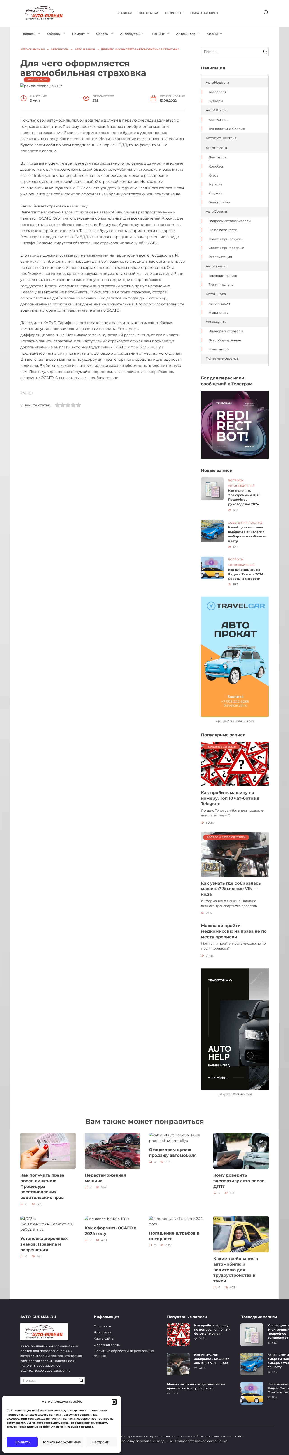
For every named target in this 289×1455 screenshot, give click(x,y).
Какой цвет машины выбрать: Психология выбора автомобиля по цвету (247, 534)
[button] (114, 1401)
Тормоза (215, 184)
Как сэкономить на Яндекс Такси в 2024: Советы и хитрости (246, 574)
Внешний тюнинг (223, 276)
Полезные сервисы (222, 358)
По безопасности (223, 230)
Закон (28, 393)
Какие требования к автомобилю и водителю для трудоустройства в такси (235, 1269)
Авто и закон (37, 79)
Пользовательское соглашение (201, 1441)
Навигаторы (219, 349)
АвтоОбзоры (217, 110)
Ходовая (215, 193)
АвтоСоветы (216, 211)
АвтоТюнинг (216, 266)
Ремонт (78, 34)
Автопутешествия (221, 138)
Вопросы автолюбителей (230, 221)
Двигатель (217, 157)
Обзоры (54, 34)
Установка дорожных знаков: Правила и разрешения (44, 1244)
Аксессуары (130, 34)
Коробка (216, 166)
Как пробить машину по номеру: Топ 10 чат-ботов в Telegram (230, 798)
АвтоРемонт (216, 148)
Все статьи (148, 13)
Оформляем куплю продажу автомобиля (173, 1152)
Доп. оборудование (225, 340)
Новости (28, 34)
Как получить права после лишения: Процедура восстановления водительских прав (42, 1186)
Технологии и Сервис (227, 129)
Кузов (213, 175)
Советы (102, 34)
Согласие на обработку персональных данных (134, 1441)
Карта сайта (104, 1338)
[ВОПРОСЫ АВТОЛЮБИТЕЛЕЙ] (235, 854)
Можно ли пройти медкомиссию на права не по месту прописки (234, 931)
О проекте (174, 13)
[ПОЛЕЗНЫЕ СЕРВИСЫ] (235, 764)
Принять (22, 1442)
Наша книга (218, 312)
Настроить (101, 1442)
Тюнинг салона (221, 284)
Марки (212, 34)
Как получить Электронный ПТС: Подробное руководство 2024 (244, 497)
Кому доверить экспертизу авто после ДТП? (239, 1181)
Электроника (220, 202)
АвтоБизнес (218, 120)
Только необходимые (61, 1442)
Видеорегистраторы (226, 331)
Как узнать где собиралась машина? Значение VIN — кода (231, 888)
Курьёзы (216, 101)
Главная (124, 13)
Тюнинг (158, 34)
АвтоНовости (217, 82)
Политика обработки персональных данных (124, 1353)
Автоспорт (217, 92)
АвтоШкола (185, 34)
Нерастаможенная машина (105, 1178)
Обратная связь (204, 13)
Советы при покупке (226, 239)
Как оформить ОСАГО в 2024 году (110, 1231)
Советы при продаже (226, 248)
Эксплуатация (220, 257)
